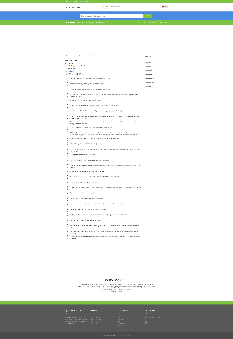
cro (166, 7)
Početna (144, 22)
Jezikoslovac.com (124, 336)
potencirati (148, 86)
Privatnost (121, 324)
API (80, 1)
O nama (75, 1)
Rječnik (105, 7)
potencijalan (149, 70)
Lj (92, 322)
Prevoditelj (115, 7)
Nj (97, 322)
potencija (70, 71)
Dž (92, 320)
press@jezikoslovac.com (155, 318)
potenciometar (150, 82)
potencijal (148, 66)
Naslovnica (68, 1)
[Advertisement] (103, 39)
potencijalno (164, 22)
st (149, 78)
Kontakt (85, 1)
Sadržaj (152, 22)
